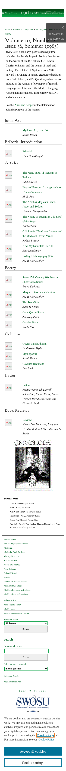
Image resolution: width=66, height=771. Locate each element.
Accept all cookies (33, 751)
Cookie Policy (46, 739)
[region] (33, 741)
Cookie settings (45, 735)
